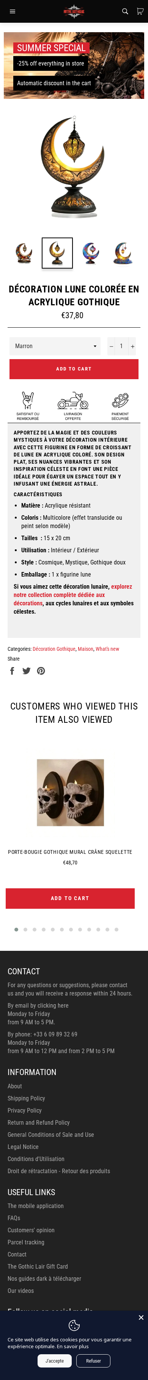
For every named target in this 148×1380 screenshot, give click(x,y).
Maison (85, 649)
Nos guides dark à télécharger (44, 1278)
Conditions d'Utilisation (36, 1159)
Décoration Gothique (54, 649)
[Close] (141, 1317)
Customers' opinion (31, 1230)
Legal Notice (23, 1146)
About (15, 1086)
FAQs (14, 1218)
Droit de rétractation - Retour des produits (59, 1171)
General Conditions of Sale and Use (51, 1134)
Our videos (21, 1290)
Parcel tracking (26, 1242)
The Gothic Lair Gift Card (38, 1266)
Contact (17, 1254)
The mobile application (36, 1206)
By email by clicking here (38, 1005)
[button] (16, 929)
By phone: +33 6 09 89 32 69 (42, 1034)
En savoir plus (73, 1346)
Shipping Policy (26, 1098)
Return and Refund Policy (39, 1122)
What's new (107, 649)
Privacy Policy (25, 1110)
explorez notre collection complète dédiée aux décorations (73, 595)
